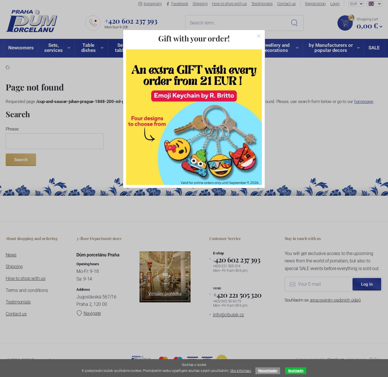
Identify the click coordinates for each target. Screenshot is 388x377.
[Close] (259, 36)
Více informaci (240, 371)
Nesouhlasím (267, 371)
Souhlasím (295, 371)
